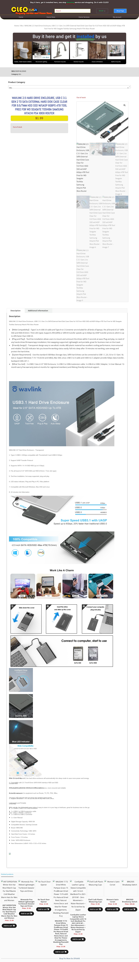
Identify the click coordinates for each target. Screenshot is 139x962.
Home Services (84, 17)
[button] (125, 105)
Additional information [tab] (38, 310)
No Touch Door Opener (44, 900)
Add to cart (8, 926)
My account (117, 17)
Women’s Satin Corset (113, 900)
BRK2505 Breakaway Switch (129, 900)
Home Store (51, 17)
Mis (21, 26)
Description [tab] (16, 310)
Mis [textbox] (68, 88)
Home (21, 17)
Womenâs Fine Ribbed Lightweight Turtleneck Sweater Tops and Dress (26, 902)
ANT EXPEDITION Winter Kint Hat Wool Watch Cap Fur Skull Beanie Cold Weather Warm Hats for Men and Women (9, 911)
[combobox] (69, 86)
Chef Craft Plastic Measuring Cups (95, 900)
